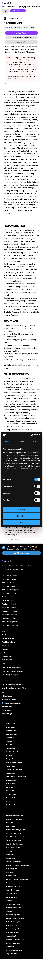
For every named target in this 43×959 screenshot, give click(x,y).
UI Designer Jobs (11, 897)
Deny (21, 522)
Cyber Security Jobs (13, 915)
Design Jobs (10, 759)
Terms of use (6, 710)
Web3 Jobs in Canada (9, 611)
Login (5, 11)
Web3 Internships (8, 638)
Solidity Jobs (10, 738)
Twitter (15, 78)
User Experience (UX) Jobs (15, 918)
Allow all (21, 510)
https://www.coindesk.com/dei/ (19, 429)
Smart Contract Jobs (13, 752)
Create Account (7, 656)
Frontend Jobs (10, 723)
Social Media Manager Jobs (15, 837)
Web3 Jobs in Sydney (9, 622)
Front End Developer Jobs (14, 844)
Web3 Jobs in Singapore (10, 590)
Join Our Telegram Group (12, 703)
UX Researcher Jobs (13, 886)
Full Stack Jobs (11, 730)
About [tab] (35, 441)
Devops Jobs (10, 883)
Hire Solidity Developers (10, 675)
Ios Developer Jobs (12, 893)
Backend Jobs (10, 727)
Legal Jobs (9, 872)
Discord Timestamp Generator (12, 684)
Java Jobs (9, 900)
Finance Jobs (10, 858)
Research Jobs (11, 876)
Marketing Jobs (11, 826)
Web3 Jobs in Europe (9, 579)
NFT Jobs (9, 755)
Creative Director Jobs (13, 862)
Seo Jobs (9, 851)
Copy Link (20, 42)
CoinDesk (11, 18)
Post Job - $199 (7, 660)
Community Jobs (11, 798)
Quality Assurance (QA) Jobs (16, 840)
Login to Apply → (21, 33)
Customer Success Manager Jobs (17, 865)
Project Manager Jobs (13, 847)
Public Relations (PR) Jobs (14, 816)
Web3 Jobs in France (9, 607)
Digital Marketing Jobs (13, 922)
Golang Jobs (10, 946)
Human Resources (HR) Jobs (16, 830)
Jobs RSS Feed (7, 706)
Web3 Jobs (5, 635)
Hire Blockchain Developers (11, 668)
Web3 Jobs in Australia (10, 625)
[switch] (37, 487)
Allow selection (21, 516)
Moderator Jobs (11, 925)
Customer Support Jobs (14, 769)
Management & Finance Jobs (16, 777)
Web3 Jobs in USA (8, 597)
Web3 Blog (5, 649)
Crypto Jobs (10, 787)
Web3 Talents (6, 645)
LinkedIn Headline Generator (14, 688)
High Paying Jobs (24, 7)
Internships (11, 7)
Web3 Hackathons (8, 642)
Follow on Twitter (10, 699)
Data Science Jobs (12, 890)
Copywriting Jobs (12, 869)
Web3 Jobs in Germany (10, 614)
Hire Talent (36, 7)
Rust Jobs (9, 741)
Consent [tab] (7, 441)
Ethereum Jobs (11, 794)
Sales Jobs (9, 823)
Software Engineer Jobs (14, 950)
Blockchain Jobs (11, 734)
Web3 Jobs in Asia (8, 583)
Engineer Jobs (10, 748)
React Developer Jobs (13, 908)
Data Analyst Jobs (12, 936)
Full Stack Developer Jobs (15, 939)
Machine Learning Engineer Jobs (17, 879)
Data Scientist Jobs (12, 932)
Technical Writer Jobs (13, 833)
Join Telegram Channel (21, 553)
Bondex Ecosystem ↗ (17, 569)
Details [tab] (21, 441)
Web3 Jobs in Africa (9, 593)
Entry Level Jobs (11, 954)
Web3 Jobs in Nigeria (9, 604)
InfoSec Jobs (10, 773)
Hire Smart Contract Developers (13, 671)
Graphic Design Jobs (13, 929)
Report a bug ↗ (7, 714)
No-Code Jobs (11, 780)
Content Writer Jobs (13, 943)
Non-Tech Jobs (11, 805)
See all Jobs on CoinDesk (20, 37)
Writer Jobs (10, 801)
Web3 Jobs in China (9, 618)
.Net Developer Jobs (13, 904)
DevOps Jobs (10, 784)
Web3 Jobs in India (8, 586)
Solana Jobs (10, 791)
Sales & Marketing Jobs (14, 762)
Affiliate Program (7, 696)
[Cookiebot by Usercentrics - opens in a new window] (30, 435)
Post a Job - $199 (18, 11)
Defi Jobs (9, 745)
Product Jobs (10, 766)
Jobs (3, 7)
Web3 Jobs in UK (7, 600)
